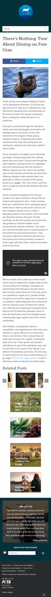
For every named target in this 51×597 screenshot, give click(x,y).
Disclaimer (22, 571)
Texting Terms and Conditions (11, 568)
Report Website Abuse (9, 571)
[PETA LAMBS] (25, 12)
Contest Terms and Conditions (23, 565)
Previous (4, 381)
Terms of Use (27, 568)
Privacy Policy (6, 565)
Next (46, 381)
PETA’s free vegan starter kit (25, 358)
